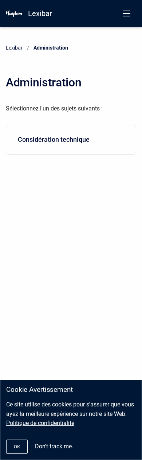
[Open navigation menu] (126, 13)
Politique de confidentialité (40, 423)
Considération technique (54, 139)
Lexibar (40, 13)
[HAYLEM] (14, 13)
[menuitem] (71, 139)
